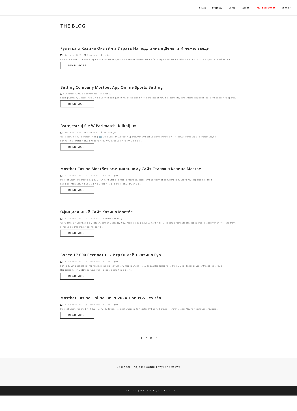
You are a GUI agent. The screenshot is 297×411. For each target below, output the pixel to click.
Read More (77, 65)
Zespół (246, 7)
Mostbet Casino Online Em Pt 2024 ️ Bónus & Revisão (110, 297)
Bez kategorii (110, 132)
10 (151, 338)
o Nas (202, 7)
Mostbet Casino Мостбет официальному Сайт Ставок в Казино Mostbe (130, 168)
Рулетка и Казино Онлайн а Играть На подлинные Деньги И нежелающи (135, 48)
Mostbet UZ (106, 93)
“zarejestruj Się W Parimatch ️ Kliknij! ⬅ (98, 125)
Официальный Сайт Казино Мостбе (96, 211)
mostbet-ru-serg (113, 218)
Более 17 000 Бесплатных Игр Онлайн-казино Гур (110, 254)
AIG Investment (266, 7)
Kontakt (287, 7)
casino (107, 55)
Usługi (232, 7)
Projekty (217, 7)
